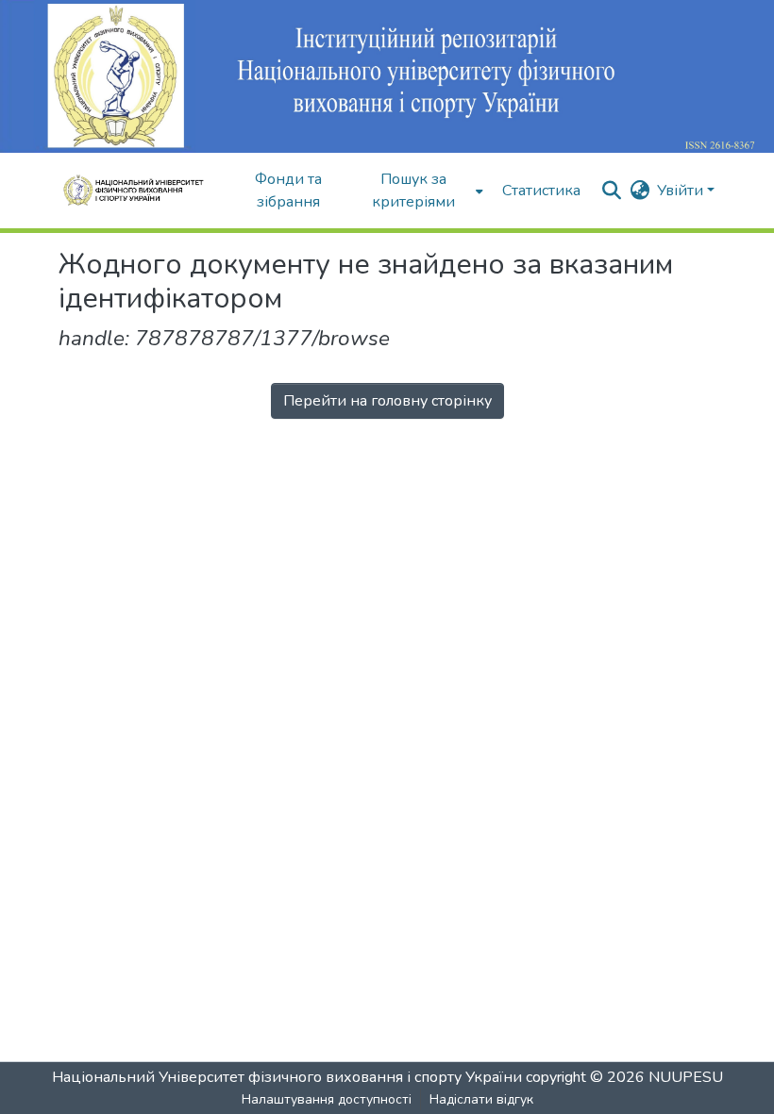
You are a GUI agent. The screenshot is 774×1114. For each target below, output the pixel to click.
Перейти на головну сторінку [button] (387, 401)
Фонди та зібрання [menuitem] (288, 190)
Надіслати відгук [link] (481, 1099)
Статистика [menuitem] (541, 190)
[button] (140, 190)
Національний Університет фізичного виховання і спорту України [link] (287, 1077)
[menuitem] (419, 190)
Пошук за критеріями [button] (413, 190)
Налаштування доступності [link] (327, 1099)
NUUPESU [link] (685, 1077)
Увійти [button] (682, 190)
